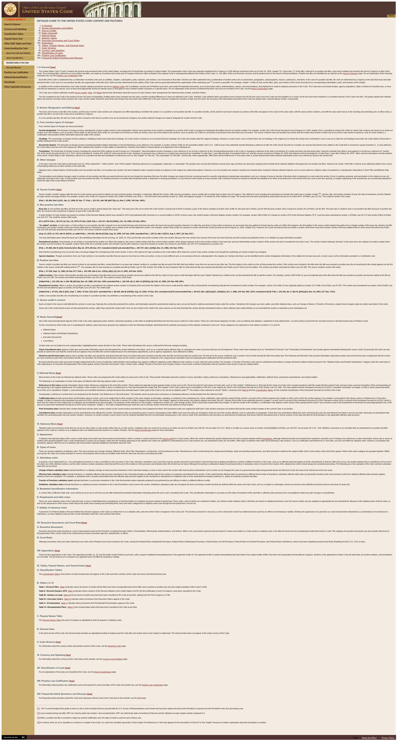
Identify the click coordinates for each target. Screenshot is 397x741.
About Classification (259, 89)
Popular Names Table (52, 620)
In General (47, 25)
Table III (245, 390)
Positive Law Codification (54, 55)
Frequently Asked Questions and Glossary (62, 58)
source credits (81, 93)
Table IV (67, 599)
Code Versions (49, 48)
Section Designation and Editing (57, 28)
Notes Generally (50, 33)
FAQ (139, 698)
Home (391, 16)
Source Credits (49, 30)
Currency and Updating (53, 50)
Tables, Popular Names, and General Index (63, 45)
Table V (64, 603)
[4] (188, 389)
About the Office (369, 738)
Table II (71, 591)
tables (99, 93)
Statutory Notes (49, 38)
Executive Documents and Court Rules (61, 40)
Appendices (47, 43)
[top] (53, 67)
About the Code (114, 646)
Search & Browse (350, 73)
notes (90, 93)
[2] (320, 193)
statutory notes (118, 86)
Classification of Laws (52, 53)
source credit (168, 438)
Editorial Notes (49, 35)
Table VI (70, 607)
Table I (62, 587)
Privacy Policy (388, 738)
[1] (211, 82)
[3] (79, 266)
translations (267, 438)
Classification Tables (264, 390)
